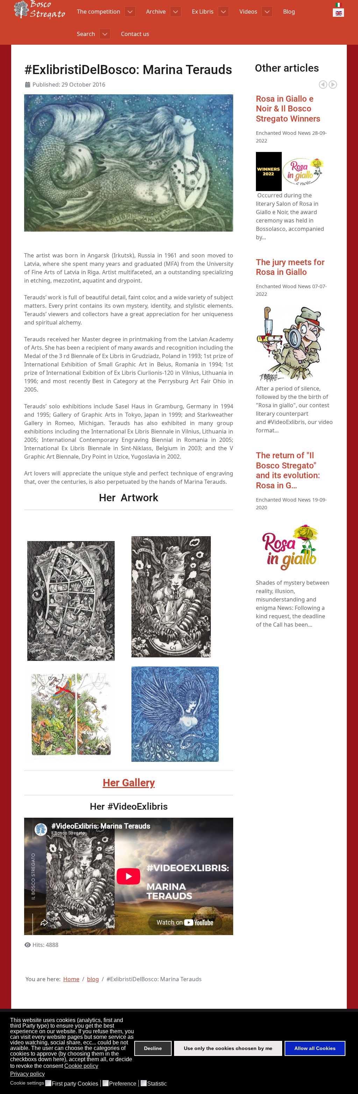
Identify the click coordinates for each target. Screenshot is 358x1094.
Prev (323, 84)
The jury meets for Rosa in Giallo (290, 267)
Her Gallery (129, 782)
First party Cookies (75, 1084)
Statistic (157, 1084)
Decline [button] (153, 1048)
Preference (122, 1084)
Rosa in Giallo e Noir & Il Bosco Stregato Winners (288, 109)
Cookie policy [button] (81, 1066)
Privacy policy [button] (27, 1074)
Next (333, 84)
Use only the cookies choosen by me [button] (228, 1048)
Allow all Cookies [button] (315, 1048)
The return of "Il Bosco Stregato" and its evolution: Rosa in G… (288, 470)
